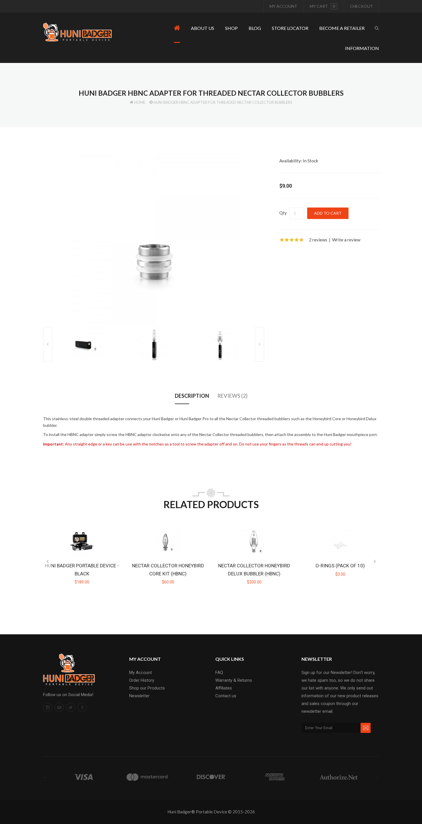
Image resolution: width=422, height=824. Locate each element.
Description (192, 396)
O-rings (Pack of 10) (340, 565)
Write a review (346, 239)
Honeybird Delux (361, 418)
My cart (322, 6)
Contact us (225, 695)
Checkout (361, 6)
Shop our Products (147, 688)
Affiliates (223, 688)
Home (139, 102)
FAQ (219, 672)
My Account (283, 6)
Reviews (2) (232, 396)
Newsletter (139, 695)
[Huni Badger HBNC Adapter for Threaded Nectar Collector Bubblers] (153, 239)
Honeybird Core (327, 418)
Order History (141, 680)
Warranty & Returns (233, 680)
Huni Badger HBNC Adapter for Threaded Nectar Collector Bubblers (223, 102)
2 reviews (318, 239)
